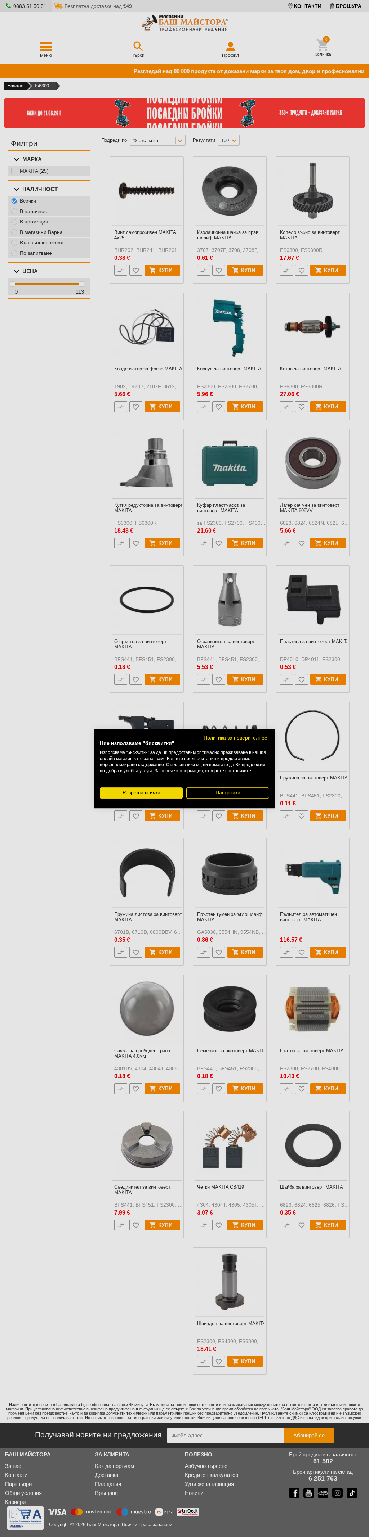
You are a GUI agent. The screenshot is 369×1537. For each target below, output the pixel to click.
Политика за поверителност (236, 738)
